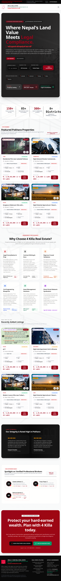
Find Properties (49, 67)
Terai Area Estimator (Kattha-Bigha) (38, 566)
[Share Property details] (24, 152)
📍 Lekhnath (31, 76)
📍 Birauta (9, 79)
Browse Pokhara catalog (52, 133)
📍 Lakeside (22, 76)
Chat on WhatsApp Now (43, 543)
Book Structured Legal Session (21, 543)
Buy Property (10, 58)
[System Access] (59, 2)
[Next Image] (28, 146)
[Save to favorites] (27, 152)
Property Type (22, 65)
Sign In (53, 7)
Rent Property (20, 58)
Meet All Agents (51, 473)
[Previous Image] (3, 146)
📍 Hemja (39, 76)
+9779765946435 (53, 1)
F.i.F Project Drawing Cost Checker (38, 572)
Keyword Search (11, 65)
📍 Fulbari (46, 76)
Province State (34, 65)
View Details (24, 177)
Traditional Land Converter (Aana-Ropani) (38, 563)
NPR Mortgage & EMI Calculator (38, 569)
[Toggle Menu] (58, 7)
